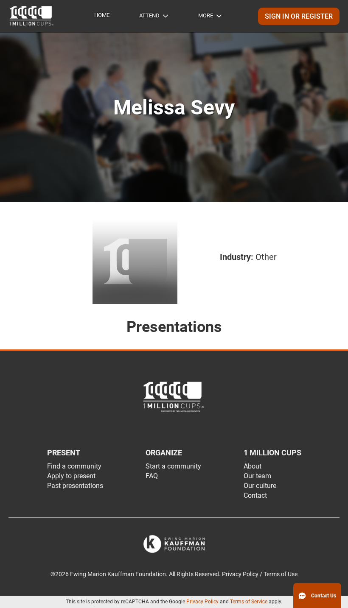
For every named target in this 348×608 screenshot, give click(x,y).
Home (101, 15)
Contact (255, 495)
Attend (149, 15)
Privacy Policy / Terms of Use (259, 574)
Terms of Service (248, 602)
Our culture (260, 486)
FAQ (152, 476)
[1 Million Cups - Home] (31, 16)
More (205, 15)
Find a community (74, 466)
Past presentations (75, 486)
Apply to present (71, 476)
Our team (257, 476)
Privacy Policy (202, 602)
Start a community (173, 466)
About (252, 466)
